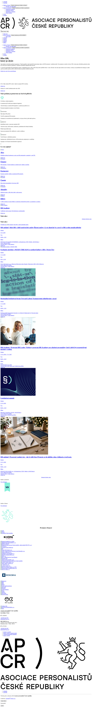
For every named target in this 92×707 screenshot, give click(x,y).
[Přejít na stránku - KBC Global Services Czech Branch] (9, 557)
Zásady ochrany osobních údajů (10, 633)
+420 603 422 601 (4, 617)
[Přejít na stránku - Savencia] (3, 588)
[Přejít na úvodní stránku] (46, 28)
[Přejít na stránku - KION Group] (9, 540)
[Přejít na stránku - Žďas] (2, 608)
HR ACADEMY (7, 35)
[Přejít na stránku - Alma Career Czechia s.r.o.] (7, 563)
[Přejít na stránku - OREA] (3, 532)
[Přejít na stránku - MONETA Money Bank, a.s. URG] (9, 567)
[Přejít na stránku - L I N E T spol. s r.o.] (5, 565)
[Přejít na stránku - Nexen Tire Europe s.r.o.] (6, 550)
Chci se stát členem (12, 71)
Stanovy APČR (6, 635)
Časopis (5, 39)
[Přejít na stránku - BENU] (3, 584)
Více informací (4, 482)
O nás (4, 14)
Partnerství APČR (10, 10)
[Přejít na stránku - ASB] (2, 530)
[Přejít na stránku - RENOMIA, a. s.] (9, 579)
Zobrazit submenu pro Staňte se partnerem (20, 7)
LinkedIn (5, 1)
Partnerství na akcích (10, 9)
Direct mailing (9, 12)
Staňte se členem (6, 5)
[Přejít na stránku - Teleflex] (3, 592)
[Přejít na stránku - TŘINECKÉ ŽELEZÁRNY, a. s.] (8, 542)
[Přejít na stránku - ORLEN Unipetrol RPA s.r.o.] (7, 554)
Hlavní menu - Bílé (4, 31)
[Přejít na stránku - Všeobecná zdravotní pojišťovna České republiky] (12, 560)
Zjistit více (3, 86)
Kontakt (5, 15)
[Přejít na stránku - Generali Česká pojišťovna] (7, 547)
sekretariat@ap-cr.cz (5, 619)
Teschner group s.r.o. (10, 698)
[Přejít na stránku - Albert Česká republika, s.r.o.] (7, 559)
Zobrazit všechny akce (86, 219)
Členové (5, 40)
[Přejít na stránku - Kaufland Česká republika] (7, 533)
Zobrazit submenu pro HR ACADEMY (18, 35)
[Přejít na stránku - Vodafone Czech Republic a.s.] (7, 553)
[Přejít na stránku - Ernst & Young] (4, 594)
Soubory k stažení (7, 632)
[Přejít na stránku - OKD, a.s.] (3, 556)
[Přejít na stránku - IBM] (2, 582)
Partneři (5, 41)
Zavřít (2, 705)
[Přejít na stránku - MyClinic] (9, 604)
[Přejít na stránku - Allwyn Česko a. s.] (5, 569)
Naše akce (5, 33)
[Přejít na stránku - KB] (2, 548)
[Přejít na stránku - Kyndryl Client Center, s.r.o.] (7, 562)
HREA (4, 42)
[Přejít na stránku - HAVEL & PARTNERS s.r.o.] (7, 607)
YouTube (5, 2)
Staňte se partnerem (7, 7)
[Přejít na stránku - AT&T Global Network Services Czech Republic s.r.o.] (13, 551)
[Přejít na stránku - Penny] (2, 590)
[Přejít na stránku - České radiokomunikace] (6, 586)
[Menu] (1, 30)
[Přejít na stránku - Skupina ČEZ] (4, 558)
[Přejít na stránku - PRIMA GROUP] (5, 543)
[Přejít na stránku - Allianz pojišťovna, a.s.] (6, 552)
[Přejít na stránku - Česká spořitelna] (5, 589)
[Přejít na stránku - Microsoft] (3, 587)
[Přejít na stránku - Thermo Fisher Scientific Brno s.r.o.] (9, 568)
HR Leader (8, 36)
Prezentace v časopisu (10, 11)
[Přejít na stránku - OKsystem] (3, 593)
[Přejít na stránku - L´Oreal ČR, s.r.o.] (5, 564)
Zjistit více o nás (4, 71)
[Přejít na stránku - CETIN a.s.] (4, 546)
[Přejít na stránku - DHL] (2, 583)
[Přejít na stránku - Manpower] (3, 581)
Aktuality (5, 37)
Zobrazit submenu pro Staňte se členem (19, 5)
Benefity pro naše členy (11, 6)
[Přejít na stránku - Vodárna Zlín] (4, 606)
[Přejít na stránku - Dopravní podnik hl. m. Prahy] (7, 541)
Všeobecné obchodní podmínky (10, 634)
